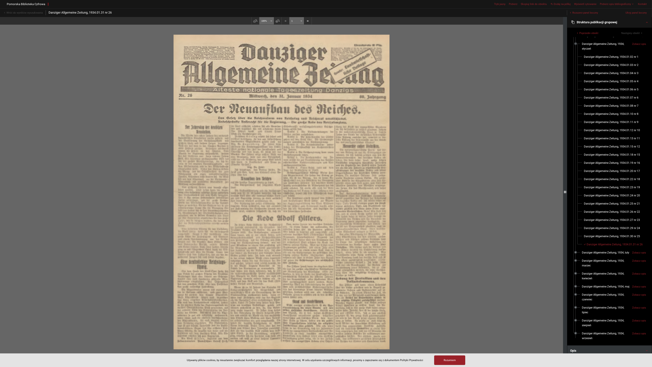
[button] (609, 22)
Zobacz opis (639, 44)
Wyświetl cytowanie (585, 4)
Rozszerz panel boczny (585, 12)
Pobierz (513, 4)
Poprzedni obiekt (588, 33)
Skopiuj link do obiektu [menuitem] (534, 4)
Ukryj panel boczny (636, 12)
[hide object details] (565, 192)
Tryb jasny (499, 4)
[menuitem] (605, 46)
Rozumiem (450, 360)
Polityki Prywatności (411, 360)
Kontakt (642, 4)
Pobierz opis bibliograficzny (615, 4)
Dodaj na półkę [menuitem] (562, 4)
